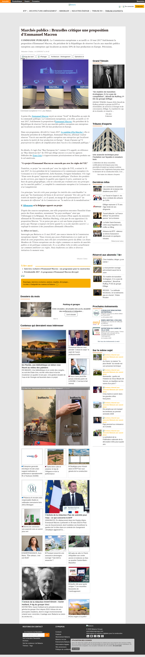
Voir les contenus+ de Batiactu (33, 643)
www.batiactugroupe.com (94, 631)
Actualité (5, 1)
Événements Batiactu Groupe (65, 642)
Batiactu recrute (61, 639)
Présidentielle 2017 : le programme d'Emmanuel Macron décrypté (51, 272)
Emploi (27, 1)
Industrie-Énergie (80, 11)
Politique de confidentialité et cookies (68, 649)
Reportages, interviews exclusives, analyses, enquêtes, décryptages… (46, 283)
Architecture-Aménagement (43, 11)
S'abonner (139, 6)
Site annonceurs (61, 647)
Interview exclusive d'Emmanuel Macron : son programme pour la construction (57, 269)
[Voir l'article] (87, 388)
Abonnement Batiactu (63, 637)
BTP (25, 11)
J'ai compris (75, 649)
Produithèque (17, 1)
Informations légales (62, 644)
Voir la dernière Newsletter (31, 638)
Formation (36, 1)
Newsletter (140, 1)
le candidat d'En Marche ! (72, 132)
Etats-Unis (37, 155)
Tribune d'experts (114, 11)
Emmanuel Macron (40, 116)
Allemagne (28, 205)
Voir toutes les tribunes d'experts (108, 174)
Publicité (58, 634)
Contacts (58, 632)
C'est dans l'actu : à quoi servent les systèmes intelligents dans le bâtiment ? (42, 388)
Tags (31, 645)
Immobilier (64, 11)
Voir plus (109, 114)
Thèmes (25, 645)
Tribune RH (97, 11)
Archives (25, 640)
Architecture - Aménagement (60, 56)
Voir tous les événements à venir (109, 341)
